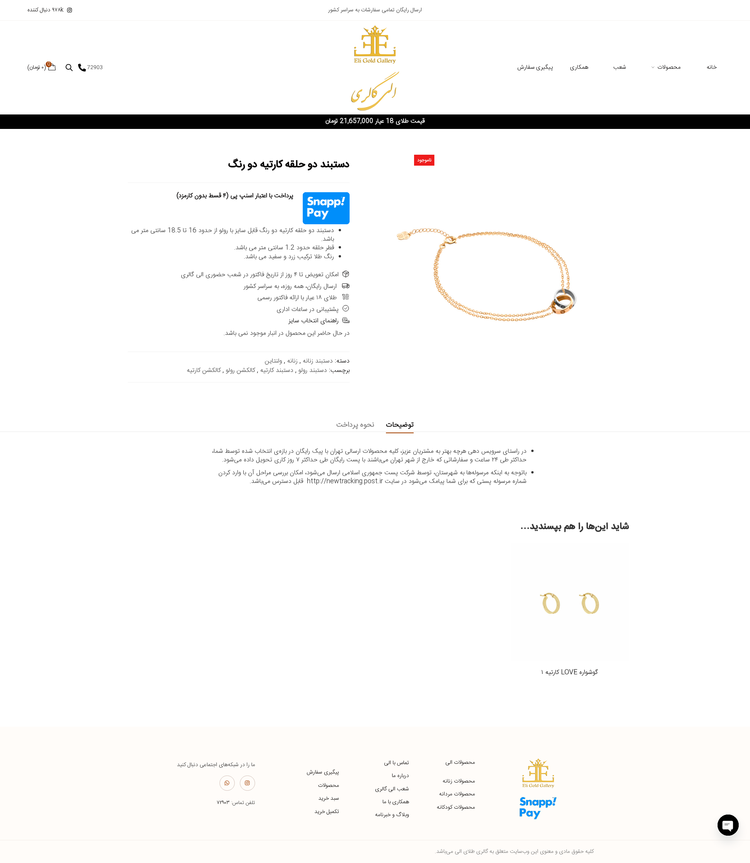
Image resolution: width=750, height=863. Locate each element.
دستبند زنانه (318, 361)
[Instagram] (247, 783)
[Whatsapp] (227, 783)
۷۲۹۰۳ (223, 803)
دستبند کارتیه (276, 370)
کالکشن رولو (240, 370)
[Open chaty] (728, 825)
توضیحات (400, 425)
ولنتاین (273, 361)
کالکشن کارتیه (204, 370)
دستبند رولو (312, 370)
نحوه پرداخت (355, 425)
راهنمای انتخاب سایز (314, 321)
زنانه (292, 361)
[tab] (400, 425)
